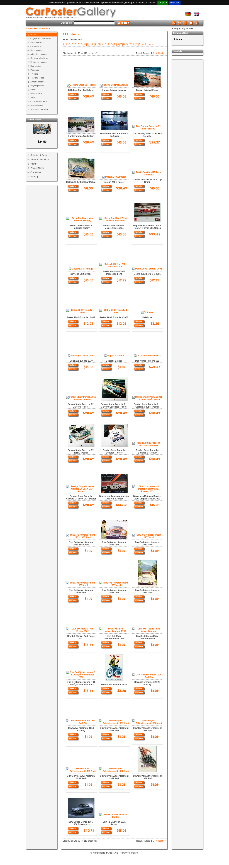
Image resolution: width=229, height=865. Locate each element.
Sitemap (34, 176)
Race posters (36, 50)
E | (75, 44)
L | (96, 44)
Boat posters (36, 66)
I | (88, 44)
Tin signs (34, 74)
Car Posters (31, 28)
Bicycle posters (37, 86)
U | (124, 44)
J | (90, 44)
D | (72, 44)
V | (127, 44)
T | (121, 44)
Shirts (32, 97)
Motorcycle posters (38, 62)
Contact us (35, 172)
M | (99, 44)
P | (108, 44)
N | (102, 44)
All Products (44, 28)
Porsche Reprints (38, 42)
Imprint (33, 164)
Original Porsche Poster (40, 38)
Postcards (34, 70)
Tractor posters (37, 78)
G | (82, 44)
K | (93, 44)
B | (66, 44)
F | (78, 44)
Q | (112, 44)
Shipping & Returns (39, 155)
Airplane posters (37, 82)
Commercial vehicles (39, 58)
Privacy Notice (37, 168)
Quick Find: (66, 23)
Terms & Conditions (39, 159)
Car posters (35, 46)
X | (134, 44)
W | (131, 44)
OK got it (163, 2)
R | (115, 44)
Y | (137, 44)
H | (85, 44)
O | (105, 44)
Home (33, 34)
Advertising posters (38, 54)
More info (174, 2)
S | (118, 44)
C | (69, 44)
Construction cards (38, 101)
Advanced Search (39, 109)
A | (64, 44)
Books (33, 90)
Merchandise (36, 93)
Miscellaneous (36, 105)
